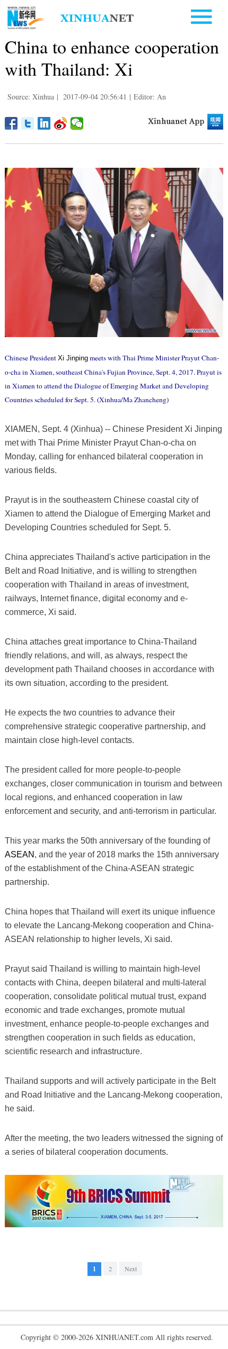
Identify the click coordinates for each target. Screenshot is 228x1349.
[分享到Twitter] (27, 123)
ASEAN (19, 854)
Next (131, 1268)
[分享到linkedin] (44, 123)
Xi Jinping (73, 358)
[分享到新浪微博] (60, 123)
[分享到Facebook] (11, 123)
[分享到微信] (77, 123)
